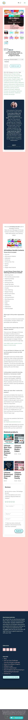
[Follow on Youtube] (11, 649)
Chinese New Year (8, 75)
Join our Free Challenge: (11, 660)
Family (16, 82)
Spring (12, 87)
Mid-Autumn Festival (14, 84)
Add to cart (15, 66)
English (14, 79)
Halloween (21, 82)
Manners (6, 84)
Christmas (10, 77)
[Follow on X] (14, 649)
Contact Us (7, 673)
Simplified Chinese (9, 86)
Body (5, 74)
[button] (21, 12)
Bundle (9, 74)
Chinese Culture (15, 74)
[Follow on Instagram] (7, 649)
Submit (18, 531)
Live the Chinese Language (12, 662)
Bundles (16, 72)
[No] (26, 714)
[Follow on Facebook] (4, 649)
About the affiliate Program (12, 664)
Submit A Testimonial (10, 668)
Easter (10, 79)
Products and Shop (11, 677)
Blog (5, 658)
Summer (16, 87)
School (22, 84)
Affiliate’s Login (8, 666)
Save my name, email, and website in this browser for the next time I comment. (13, 524)
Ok (7, 717)
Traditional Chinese (9, 89)
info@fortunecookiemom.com (13, 421)
